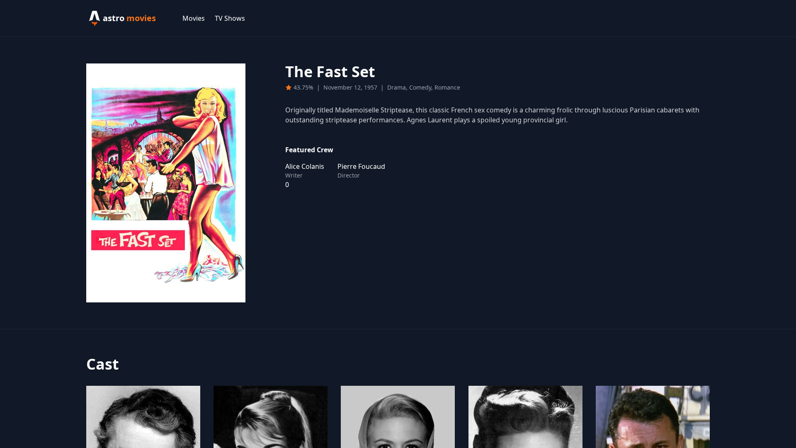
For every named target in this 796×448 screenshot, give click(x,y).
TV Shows (230, 18)
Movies (193, 18)
